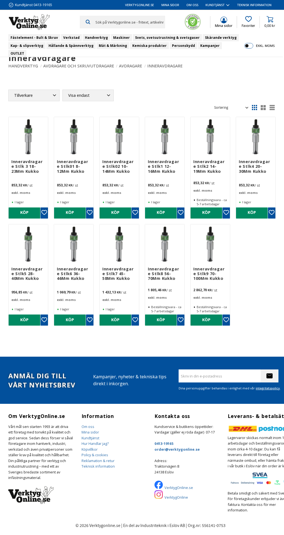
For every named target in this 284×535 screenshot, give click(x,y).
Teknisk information (98, 466)
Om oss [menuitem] (192, 5)
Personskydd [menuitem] (183, 45)
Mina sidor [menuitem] (170, 5)
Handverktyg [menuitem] (96, 37)
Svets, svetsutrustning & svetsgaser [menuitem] (167, 37)
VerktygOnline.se (178, 487)
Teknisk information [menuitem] (254, 5)
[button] (248, 22)
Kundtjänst (90, 437)
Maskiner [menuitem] (121, 37)
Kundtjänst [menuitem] (215, 5)
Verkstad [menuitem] (71, 37)
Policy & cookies (95, 454)
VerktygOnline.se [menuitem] (139, 5)
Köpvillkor (90, 449)
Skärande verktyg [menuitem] (221, 37)
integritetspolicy (268, 388)
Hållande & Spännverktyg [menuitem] (71, 45)
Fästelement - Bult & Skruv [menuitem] (34, 37)
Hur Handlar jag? (95, 443)
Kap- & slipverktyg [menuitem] (27, 45)
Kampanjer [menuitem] (210, 45)
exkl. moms (265, 46)
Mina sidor (90, 432)
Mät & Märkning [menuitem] (113, 45)
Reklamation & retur (98, 460)
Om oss (88, 426)
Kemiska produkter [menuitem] (149, 45)
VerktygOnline (176, 497)
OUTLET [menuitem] (17, 53)
